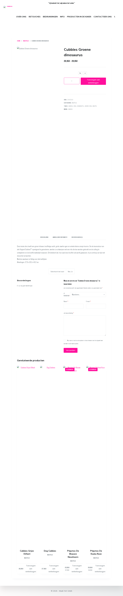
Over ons (21, 16)
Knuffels (74, 103)
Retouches (34, 16)
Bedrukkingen (50, 16)
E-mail (88, 301)
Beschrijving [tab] (44, 237)
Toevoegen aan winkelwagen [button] (30, 568)
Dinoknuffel (80, 106)
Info (62, 16)
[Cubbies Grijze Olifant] (27, 456)
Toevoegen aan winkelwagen (93, 81)
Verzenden (70, 350)
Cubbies (70, 106)
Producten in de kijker (79, 16)
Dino (75, 106)
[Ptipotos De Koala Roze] (96, 456)
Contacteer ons (103, 16)
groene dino (88, 106)
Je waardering (67, 294)
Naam (66, 301)
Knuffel (95, 106)
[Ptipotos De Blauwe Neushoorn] (73, 456)
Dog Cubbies (50, 551)
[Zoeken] (118, 17)
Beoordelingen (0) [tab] (77, 237)
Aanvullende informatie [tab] (60, 237)
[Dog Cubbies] (50, 456)
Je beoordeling (69, 313)
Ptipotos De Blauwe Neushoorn (73, 554)
